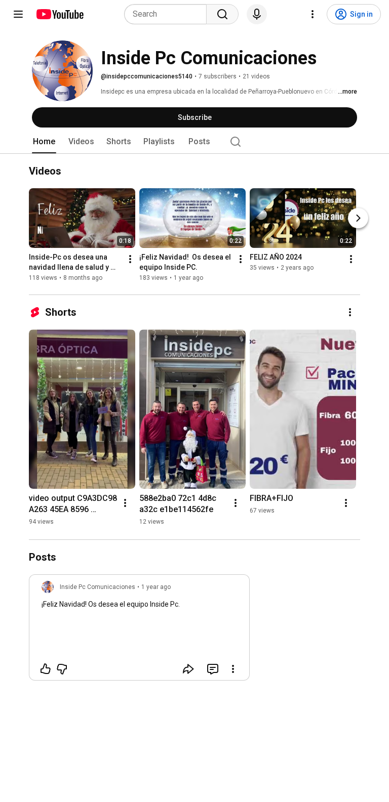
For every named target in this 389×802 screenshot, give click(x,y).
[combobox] (168, 14)
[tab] (44, 142)
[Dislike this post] (62, 669)
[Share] (188, 669)
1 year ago (156, 586)
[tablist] (194, 142)
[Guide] (18, 14)
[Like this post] (45, 669)
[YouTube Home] (59, 14)
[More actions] (130, 259)
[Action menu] (233, 669)
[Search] (222, 14)
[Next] (358, 218)
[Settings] (312, 14)
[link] (139, 630)
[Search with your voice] (257, 14)
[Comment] (213, 669)
